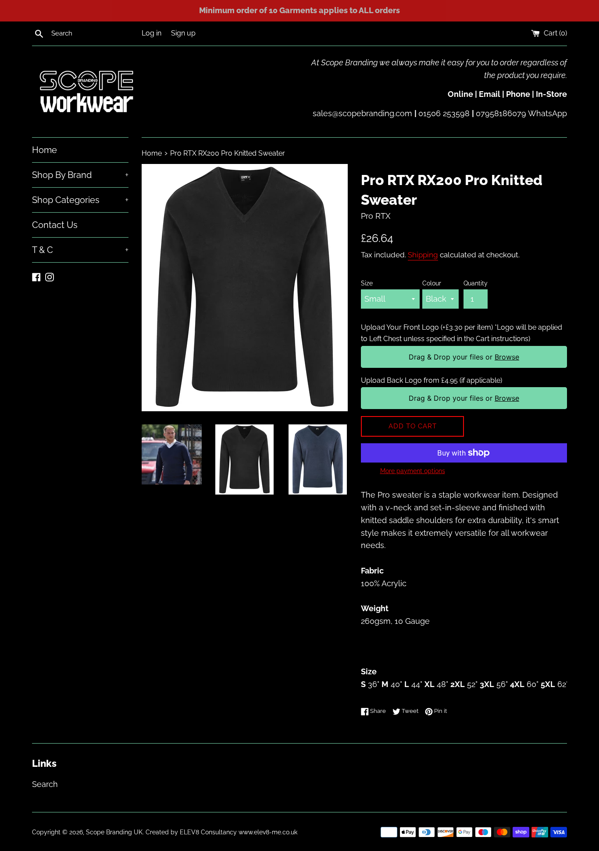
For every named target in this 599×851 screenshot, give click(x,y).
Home (44, 150)
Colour (431, 283)
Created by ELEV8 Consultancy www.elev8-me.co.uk (221, 832)
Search (45, 784)
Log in (151, 33)
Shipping (423, 254)
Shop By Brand (80, 175)
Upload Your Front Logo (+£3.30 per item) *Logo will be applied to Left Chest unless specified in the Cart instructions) (461, 333)
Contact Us (55, 225)
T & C (80, 250)
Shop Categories (80, 200)
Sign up (183, 33)
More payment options (412, 470)
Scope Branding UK (114, 832)
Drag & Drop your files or (464, 357)
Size (367, 283)
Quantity (476, 283)
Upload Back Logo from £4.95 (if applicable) (431, 380)
